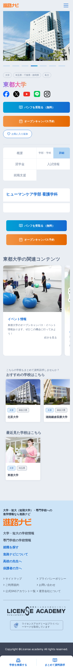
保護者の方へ (12, 568)
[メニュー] (66, 5)
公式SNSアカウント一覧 (20, 591)
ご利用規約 (12, 584)
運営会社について (50, 591)
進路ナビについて (15, 554)
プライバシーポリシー (52, 578)
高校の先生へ (12, 561)
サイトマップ (13, 578)
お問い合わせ (47, 584)
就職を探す (11, 547)
